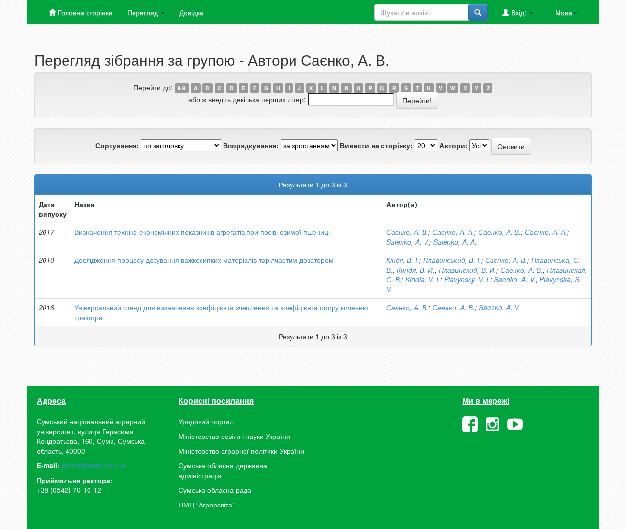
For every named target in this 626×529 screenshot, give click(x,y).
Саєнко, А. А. (453, 232)
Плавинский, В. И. (467, 270)
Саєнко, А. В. (407, 232)
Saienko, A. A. (455, 242)
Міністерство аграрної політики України (241, 451)
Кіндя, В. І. (402, 260)
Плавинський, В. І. (452, 260)
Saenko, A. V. (515, 279)
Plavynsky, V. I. (467, 279)
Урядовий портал (206, 421)
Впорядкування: (251, 145)
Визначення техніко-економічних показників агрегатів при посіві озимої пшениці (202, 232)
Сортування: (117, 145)
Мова (563, 12)
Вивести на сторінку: (376, 145)
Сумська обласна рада (215, 490)
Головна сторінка (84, 12)
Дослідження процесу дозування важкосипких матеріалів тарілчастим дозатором (204, 260)
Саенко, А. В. (499, 232)
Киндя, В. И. (416, 270)
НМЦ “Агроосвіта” (207, 504)
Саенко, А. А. (546, 232)
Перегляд (143, 12)
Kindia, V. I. (422, 279)
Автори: (453, 145)
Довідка (191, 12)
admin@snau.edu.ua (94, 465)
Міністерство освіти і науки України (234, 436)
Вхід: (518, 12)
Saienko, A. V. (407, 242)
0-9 (181, 88)
